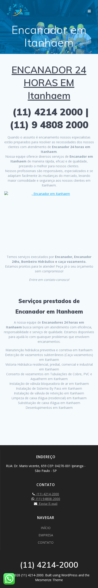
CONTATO (46, 542)
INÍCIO (46, 528)
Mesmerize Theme (49, 580)
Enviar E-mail (47, 503)
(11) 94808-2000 (47, 499)
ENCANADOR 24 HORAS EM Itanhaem (49, 82)
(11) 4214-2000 (47, 494)
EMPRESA (46, 535)
